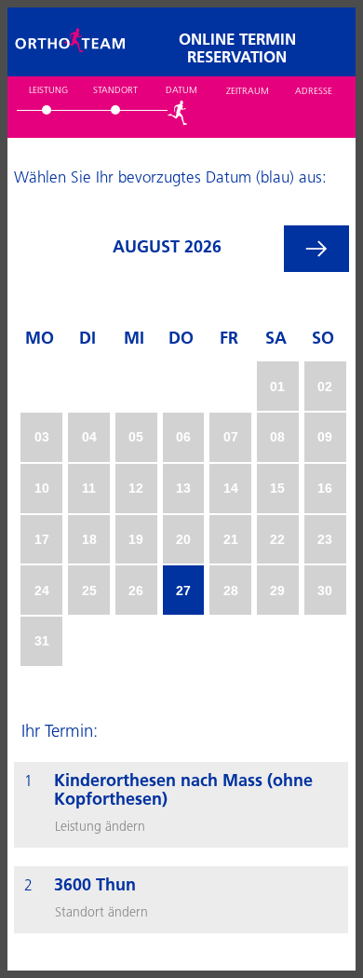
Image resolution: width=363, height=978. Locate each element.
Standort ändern (101, 913)
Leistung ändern (100, 828)
